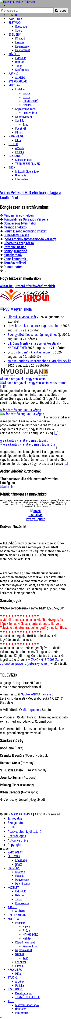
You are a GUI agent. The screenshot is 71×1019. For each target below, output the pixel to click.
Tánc (25, 124)
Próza (26, 97)
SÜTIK (12, 827)
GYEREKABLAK (17, 915)
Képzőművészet (25, 109)
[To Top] (1, 1017)
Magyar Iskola (21, 309)
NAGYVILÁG (15, 970)
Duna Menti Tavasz (16, 235)
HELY (18, 973)
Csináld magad (23, 160)
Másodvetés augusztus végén (20, 410)
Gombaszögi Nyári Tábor (20, 223)
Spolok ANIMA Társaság (37, 694)
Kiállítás (27, 105)
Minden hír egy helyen (19, 215)
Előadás (19, 42)
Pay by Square (35, 519)
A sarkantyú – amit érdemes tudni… (24, 440)
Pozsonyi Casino (15, 247)
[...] (68, 403)
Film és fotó (30, 113)
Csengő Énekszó (15, 227)
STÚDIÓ (13, 144)
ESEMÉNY (15, 34)
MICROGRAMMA (21, 814)
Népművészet (23, 117)
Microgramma (32, 710)
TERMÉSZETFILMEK (27, 164)
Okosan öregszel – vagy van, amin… (24, 379)
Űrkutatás (20, 175)
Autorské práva (18, 840)
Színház (19, 120)
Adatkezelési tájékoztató (24, 832)
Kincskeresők (13, 255)
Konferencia (22, 70)
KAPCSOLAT (15, 852)
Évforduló (20, 58)
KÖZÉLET (14, 54)
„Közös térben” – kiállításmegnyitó (31, 352)
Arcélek (19, 981)
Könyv (26, 93)
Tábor (18, 899)
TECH (12, 167)
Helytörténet (22, 50)
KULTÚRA (14, 85)
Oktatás (19, 62)
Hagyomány (22, 46)
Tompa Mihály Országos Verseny (26, 219)
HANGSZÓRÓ (30, 101)
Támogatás (15, 818)
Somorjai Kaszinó (15, 251)
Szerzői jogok (17, 836)
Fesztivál (20, 962)
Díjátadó (20, 38)
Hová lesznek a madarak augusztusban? (35, 326)
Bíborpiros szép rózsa (19, 243)
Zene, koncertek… (16, 259)
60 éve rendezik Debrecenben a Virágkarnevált (39, 361)
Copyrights (15, 845)
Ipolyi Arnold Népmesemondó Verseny (30, 239)
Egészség (21, 860)
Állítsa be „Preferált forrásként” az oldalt (27, 286)
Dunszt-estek (13, 267)
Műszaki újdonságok (27, 171)
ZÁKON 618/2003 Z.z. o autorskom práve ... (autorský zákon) (31, 662)
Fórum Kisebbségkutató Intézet (25, 231)
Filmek (19, 966)
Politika (19, 985)
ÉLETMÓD (15, 22)
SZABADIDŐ (16, 156)
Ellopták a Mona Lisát (22, 317)
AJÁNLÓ (12, 907)
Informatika (21, 179)
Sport (18, 864)
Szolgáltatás (16, 823)
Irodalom (20, 89)
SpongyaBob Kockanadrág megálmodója (35, 335)
